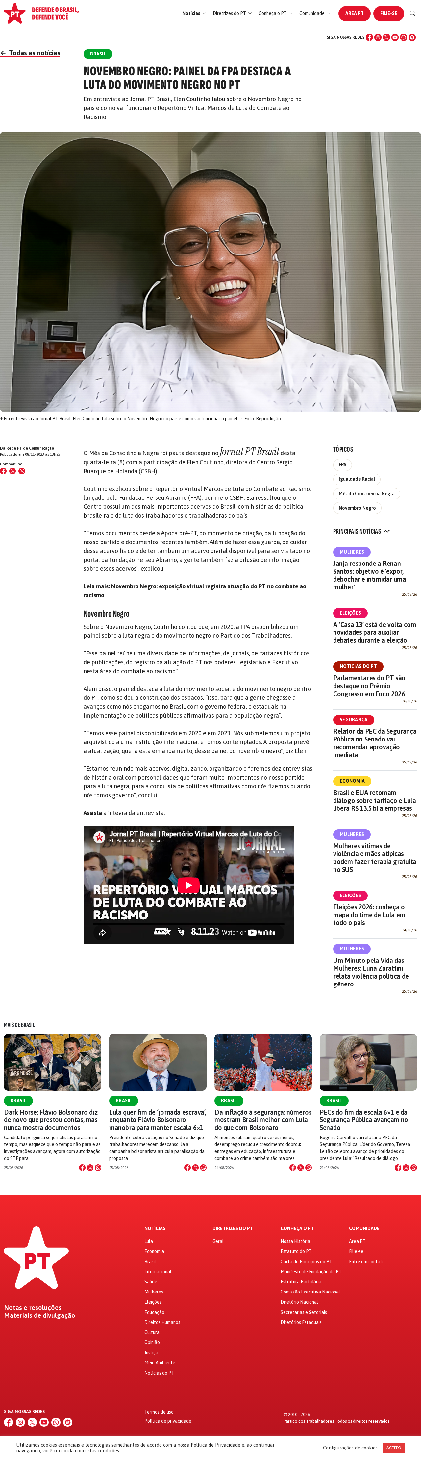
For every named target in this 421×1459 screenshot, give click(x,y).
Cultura (152, 1332)
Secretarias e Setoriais (304, 1312)
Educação (154, 1312)
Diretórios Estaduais (301, 1322)
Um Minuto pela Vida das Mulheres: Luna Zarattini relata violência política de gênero (371, 972)
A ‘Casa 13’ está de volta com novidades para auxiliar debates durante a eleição (374, 632)
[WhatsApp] (403, 37)
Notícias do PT (358, 666)
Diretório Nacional (299, 1302)
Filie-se (388, 13)
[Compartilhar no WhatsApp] (21, 471)
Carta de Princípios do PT (306, 1261)
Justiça (151, 1352)
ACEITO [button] (393, 1447)
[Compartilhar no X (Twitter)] (12, 471)
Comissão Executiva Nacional (310, 1291)
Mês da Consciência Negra (367, 493)
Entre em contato (367, 1261)
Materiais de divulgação (39, 1315)
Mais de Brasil (19, 1025)
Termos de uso (159, 1412)
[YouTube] (395, 37)
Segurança (354, 719)
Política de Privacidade (215, 1445)
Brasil (18, 1100)
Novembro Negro (357, 508)
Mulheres (352, 552)
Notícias (154, 1228)
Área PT (354, 13)
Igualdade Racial (357, 479)
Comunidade (364, 1228)
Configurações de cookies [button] (350, 1447)
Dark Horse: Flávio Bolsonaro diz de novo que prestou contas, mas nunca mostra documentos (51, 1119)
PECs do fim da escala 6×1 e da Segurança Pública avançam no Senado (364, 1119)
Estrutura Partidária (301, 1281)
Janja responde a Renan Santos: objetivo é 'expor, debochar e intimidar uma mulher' (369, 575)
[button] (194, 14)
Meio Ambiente (159, 1362)
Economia (352, 781)
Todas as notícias (30, 52)
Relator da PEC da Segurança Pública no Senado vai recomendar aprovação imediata (374, 743)
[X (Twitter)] (386, 37)
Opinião (152, 1342)
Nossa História (295, 1241)
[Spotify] (412, 37)
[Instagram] (378, 37)
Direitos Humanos (162, 1322)
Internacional (157, 1271)
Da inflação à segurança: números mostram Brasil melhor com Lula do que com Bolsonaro (262, 1119)
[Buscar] (412, 13)
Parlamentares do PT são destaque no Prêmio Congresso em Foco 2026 (369, 685)
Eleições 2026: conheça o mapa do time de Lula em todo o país (369, 914)
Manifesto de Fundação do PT (311, 1271)
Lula (148, 1241)
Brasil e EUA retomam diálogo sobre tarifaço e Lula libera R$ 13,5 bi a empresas (374, 800)
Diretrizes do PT (232, 1228)
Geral (218, 1241)
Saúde (150, 1281)
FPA (342, 464)
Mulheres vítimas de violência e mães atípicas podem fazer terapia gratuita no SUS (374, 857)
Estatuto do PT (296, 1251)
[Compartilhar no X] (90, 1167)
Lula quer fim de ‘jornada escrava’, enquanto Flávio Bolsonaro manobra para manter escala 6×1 (157, 1119)
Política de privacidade (167, 1421)
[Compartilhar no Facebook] (3, 471)
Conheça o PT (297, 1228)
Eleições (350, 613)
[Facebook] (369, 37)
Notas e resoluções (33, 1307)
